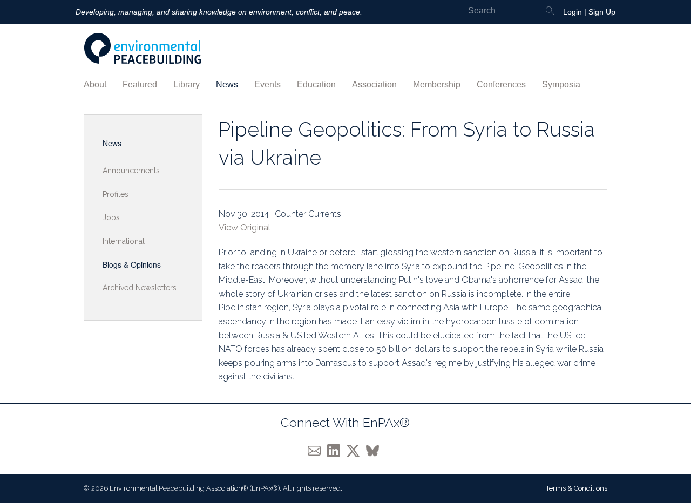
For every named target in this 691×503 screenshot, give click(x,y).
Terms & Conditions (576, 488)
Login (572, 12)
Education (316, 84)
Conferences (501, 84)
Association (374, 84)
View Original (244, 227)
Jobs (111, 217)
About (95, 84)
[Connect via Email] (317, 450)
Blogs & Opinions (132, 264)
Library (186, 84)
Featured (140, 84)
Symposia (561, 84)
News (227, 84)
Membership (436, 84)
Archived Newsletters (140, 287)
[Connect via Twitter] (356, 450)
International (124, 241)
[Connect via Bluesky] (374, 450)
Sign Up (601, 12)
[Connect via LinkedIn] (337, 450)
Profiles (115, 194)
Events (267, 84)
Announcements (131, 170)
